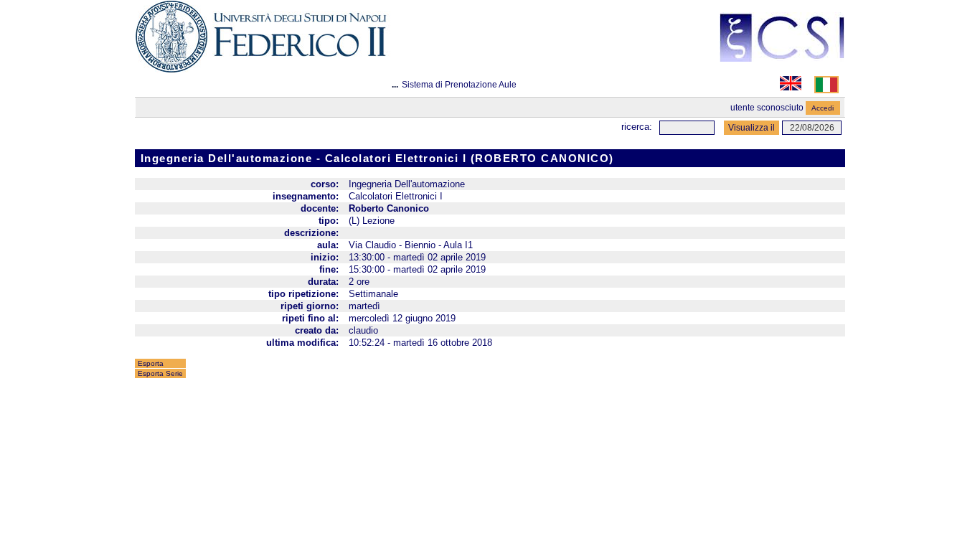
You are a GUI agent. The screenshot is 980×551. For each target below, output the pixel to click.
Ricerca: (636, 126)
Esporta (151, 363)
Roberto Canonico (389, 208)
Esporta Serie (160, 373)
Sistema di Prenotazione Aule (459, 85)
